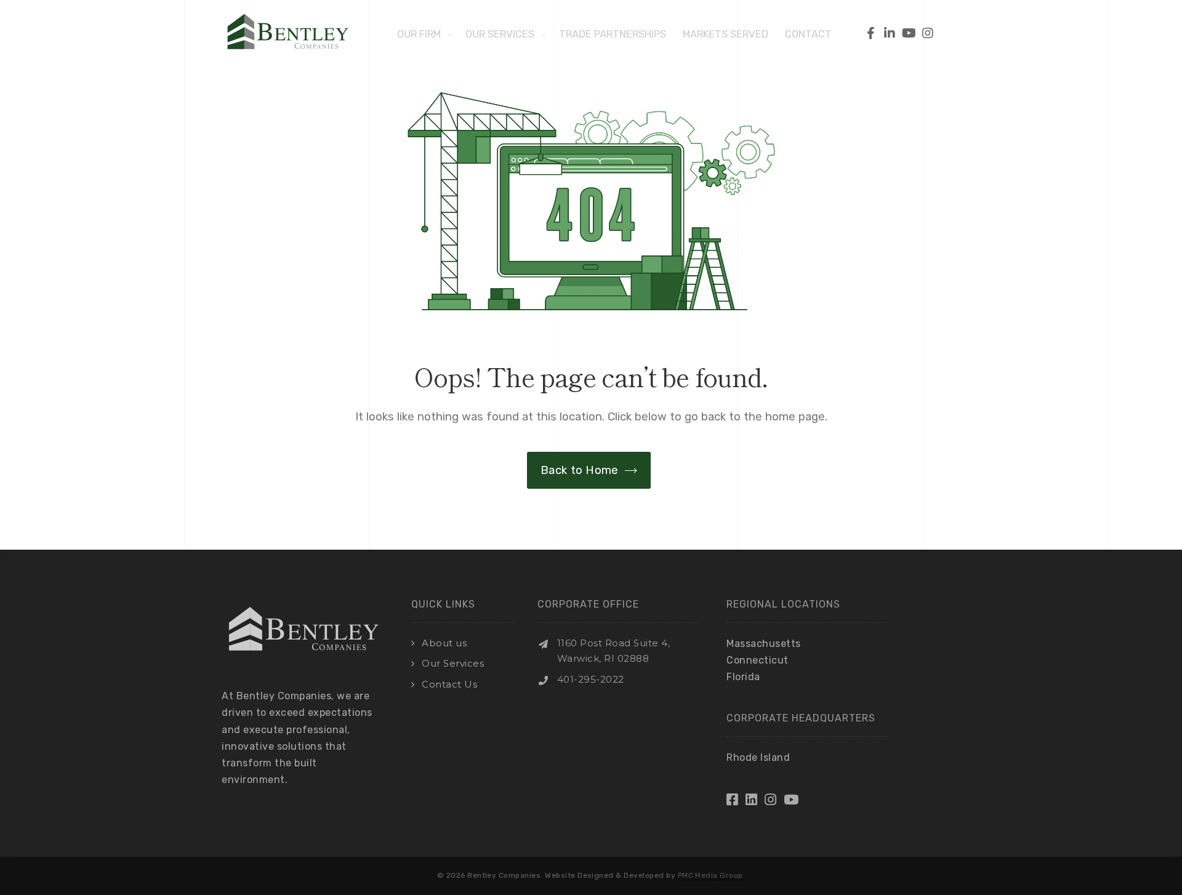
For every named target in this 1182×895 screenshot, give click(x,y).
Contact (808, 34)
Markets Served (725, 34)
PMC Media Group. (712, 875)
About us (444, 643)
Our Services (499, 34)
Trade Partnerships (612, 34)
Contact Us (449, 684)
